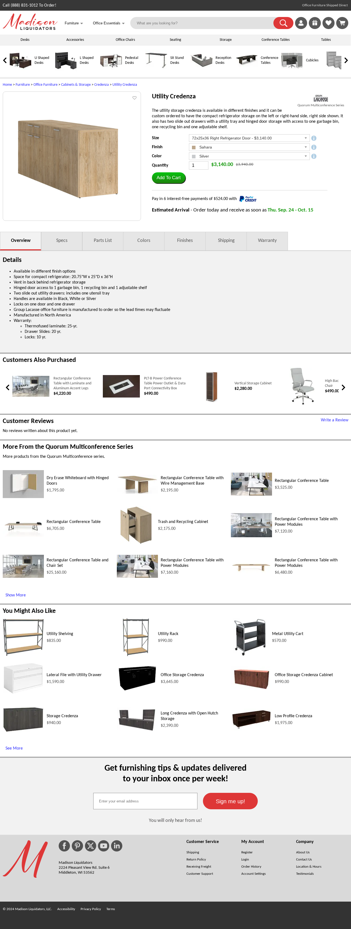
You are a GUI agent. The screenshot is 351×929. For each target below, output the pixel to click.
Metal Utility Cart (287, 634)
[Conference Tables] (247, 70)
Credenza (101, 85)
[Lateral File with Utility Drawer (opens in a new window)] (23, 693)
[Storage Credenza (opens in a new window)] (23, 731)
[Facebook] (64, 845)
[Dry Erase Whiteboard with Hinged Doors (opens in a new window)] (23, 497)
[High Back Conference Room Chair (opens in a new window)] (302, 404)
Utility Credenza (124, 85)
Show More (15, 595)
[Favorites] (328, 28)
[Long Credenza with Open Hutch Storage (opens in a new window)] (137, 730)
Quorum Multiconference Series (321, 105)
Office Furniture (45, 85)
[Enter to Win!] (315, 28)
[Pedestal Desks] (111, 70)
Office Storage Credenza (182, 675)
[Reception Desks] (202, 70)
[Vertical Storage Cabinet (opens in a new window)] (211, 404)
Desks (25, 40)
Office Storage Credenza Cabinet (304, 675)
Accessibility (66, 909)
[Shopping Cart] (342, 23)
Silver (203, 156)
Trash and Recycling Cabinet (183, 522)
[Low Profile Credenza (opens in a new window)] (251, 729)
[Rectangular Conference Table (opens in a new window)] (251, 494)
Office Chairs (125, 40)
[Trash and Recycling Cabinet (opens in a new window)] (136, 543)
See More (14, 748)
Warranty (267, 240)
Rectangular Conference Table (302, 481)
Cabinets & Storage (76, 85)
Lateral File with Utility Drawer (74, 675)
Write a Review (334, 420)
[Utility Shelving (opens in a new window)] (23, 655)
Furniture (23, 85)
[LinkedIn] (116, 845)
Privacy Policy (91, 909)
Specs (61, 240)
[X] (90, 845)
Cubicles (312, 60)
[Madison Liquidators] (30, 29)
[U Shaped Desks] (21, 70)
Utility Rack (168, 634)
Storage (226, 40)
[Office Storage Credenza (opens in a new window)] (137, 691)
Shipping (226, 240)
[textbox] (145, 801)
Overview (20, 240)
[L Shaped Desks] (66, 70)
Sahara (205, 147)
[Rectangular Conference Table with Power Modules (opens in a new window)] (251, 536)
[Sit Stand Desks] (156, 70)
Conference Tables (276, 40)
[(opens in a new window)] (321, 98)
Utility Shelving (60, 634)
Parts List (103, 240)
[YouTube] (103, 845)
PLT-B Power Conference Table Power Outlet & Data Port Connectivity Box (165, 383)
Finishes (185, 240)
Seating (175, 40)
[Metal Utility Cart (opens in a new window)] (249, 655)
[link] (342, 23)
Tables (326, 40)
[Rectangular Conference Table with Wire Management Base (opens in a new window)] (137, 492)
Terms (110, 909)
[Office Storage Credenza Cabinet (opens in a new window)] (251, 689)
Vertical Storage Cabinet (253, 383)
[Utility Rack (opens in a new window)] (136, 655)
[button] (283, 23)
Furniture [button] (74, 23)
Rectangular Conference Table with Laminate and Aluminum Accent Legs (72, 383)
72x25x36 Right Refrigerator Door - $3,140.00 (232, 138)
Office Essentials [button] (109, 23)
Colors (143, 240)
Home (7, 85)
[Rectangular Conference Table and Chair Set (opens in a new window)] (23, 576)
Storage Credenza (62, 716)
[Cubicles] (292, 70)
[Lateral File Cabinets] (337, 70)
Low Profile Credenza (293, 716)
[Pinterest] (77, 845)
